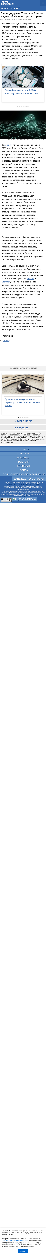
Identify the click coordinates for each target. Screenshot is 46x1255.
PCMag (6, 340)
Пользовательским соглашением (15, 1241)
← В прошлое (23, 421)
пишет (8, 145)
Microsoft (6, 282)
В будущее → (23, 427)
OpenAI (30, 278)
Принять (23, 1251)
